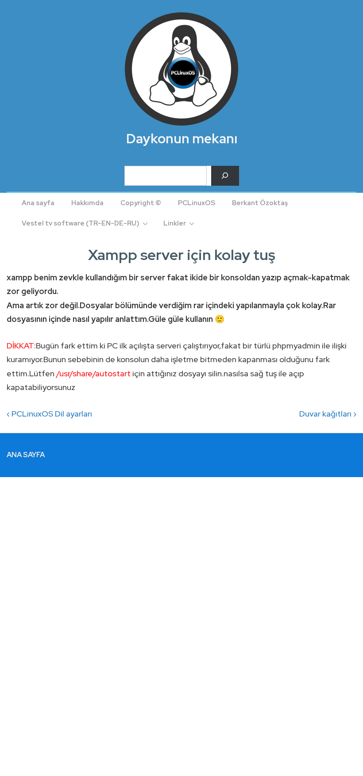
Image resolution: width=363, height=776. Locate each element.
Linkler (174, 223)
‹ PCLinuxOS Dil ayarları (49, 414)
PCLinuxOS (196, 203)
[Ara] (225, 176)
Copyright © (140, 203)
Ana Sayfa (26, 454)
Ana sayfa (38, 203)
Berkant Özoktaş (260, 203)
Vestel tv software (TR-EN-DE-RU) (80, 223)
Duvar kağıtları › (327, 414)
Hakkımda (87, 203)
